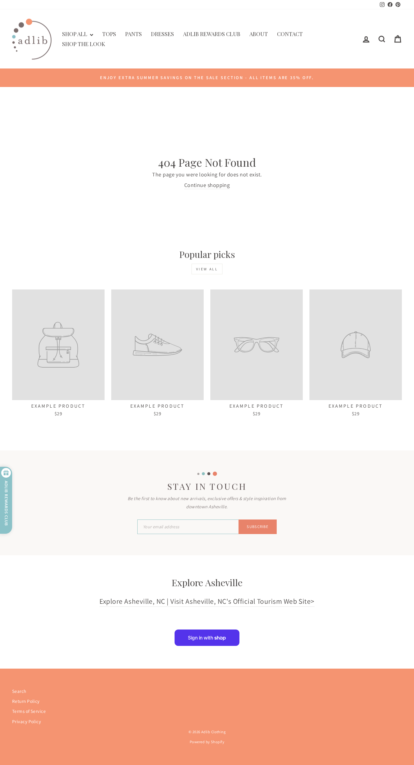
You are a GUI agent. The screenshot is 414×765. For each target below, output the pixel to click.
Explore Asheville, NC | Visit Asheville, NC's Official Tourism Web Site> (206, 601)
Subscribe (258, 526)
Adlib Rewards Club (211, 34)
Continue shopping (207, 185)
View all (207, 269)
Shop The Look (83, 44)
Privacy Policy (26, 721)
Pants (133, 34)
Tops (109, 34)
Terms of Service (29, 711)
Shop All (75, 34)
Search (19, 691)
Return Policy (26, 701)
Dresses (162, 34)
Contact (290, 34)
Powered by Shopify (207, 741)
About (258, 34)
